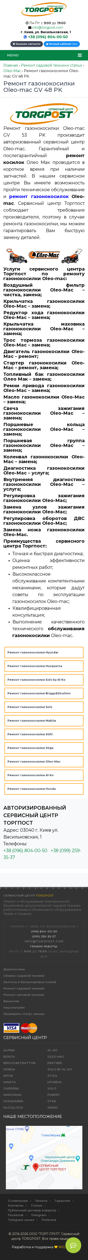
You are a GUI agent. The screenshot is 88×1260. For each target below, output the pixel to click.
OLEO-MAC (56, 1056)
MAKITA (9, 1082)
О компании (18, 1200)
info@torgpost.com (47, 27)
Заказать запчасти (27, 43)
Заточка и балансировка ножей (29, 982)
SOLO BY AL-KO (59, 1069)
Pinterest (49, 1220)
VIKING (52, 1107)
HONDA (9, 1069)
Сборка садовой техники (23, 975)
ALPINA (9, 1050)
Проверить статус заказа (23, 1014)
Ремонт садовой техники (23, 988)
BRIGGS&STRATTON (19, 1063)
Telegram (38, 1215)
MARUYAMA (12, 1095)
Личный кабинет (62, 43)
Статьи (36, 1205)
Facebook (15, 1215)
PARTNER (54, 1063)
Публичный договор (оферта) (32, 1210)
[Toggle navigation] (80, 55)
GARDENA (11, 1088)
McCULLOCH (13, 1107)
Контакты (15, 1205)
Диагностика (14, 969)
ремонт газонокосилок (38, 196)
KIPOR (8, 1075)
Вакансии (11, 1001)
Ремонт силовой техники (23, 994)
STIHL (52, 1101)
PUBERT (53, 1095)
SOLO (51, 1088)
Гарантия (62, 1200)
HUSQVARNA (13, 1101)
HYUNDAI (54, 1082)
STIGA (52, 1075)
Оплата (41, 1200)
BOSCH (9, 1056)
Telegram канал (21, 1220)
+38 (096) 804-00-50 (48, 37)
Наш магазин (14, 1007)
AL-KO (52, 1050)
